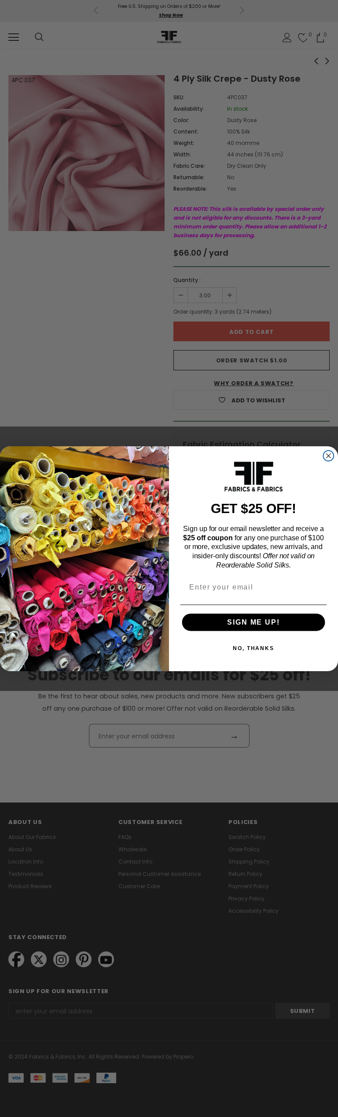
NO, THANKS (253, 648)
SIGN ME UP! (253, 621)
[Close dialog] (328, 455)
